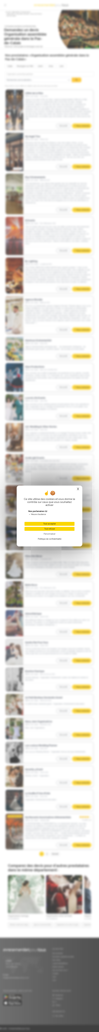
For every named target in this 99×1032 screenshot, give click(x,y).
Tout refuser (49, 529)
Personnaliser (49, 534)
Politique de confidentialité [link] (49, 539)
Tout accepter (49, 524)
